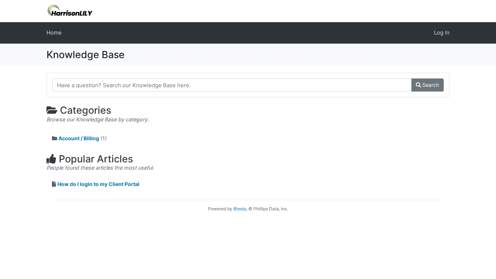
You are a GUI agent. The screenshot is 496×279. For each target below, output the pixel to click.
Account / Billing (78, 138)
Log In (442, 32)
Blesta (239, 208)
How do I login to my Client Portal (98, 184)
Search (430, 85)
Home (54, 32)
